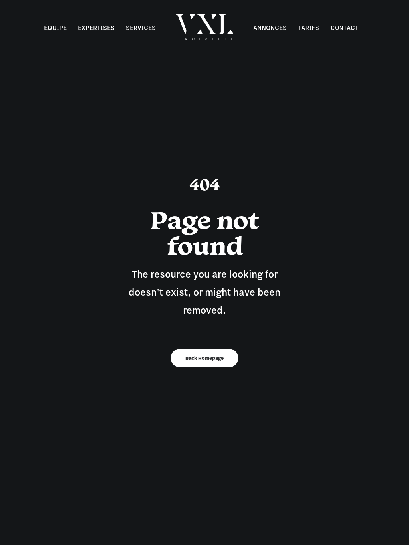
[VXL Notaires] (204, 27)
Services (141, 28)
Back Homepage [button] (204, 358)
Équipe (55, 28)
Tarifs (308, 28)
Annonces (270, 28)
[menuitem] (55, 27)
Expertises (96, 28)
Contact (344, 28)
